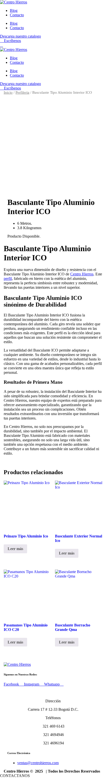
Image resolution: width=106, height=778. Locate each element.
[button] (15, 776)
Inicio (8, 92)
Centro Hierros (81, 274)
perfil (8, 278)
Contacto (17, 15)
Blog (14, 10)
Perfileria (22, 92)
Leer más (15, 549)
